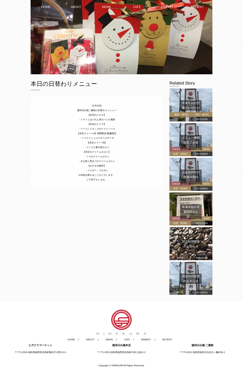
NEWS (106, 7)
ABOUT (76, 7)
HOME (45, 7)
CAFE (137, 7)
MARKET (167, 7)
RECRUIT (197, 7)
